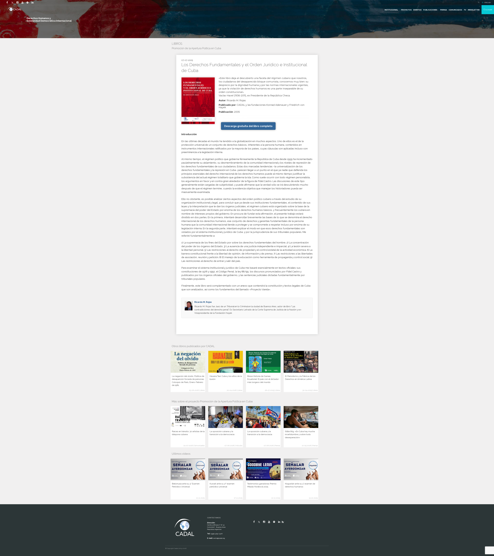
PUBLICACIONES (430, 10)
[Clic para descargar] (198, 100)
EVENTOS (417, 10)
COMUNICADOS (455, 10)
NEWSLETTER (474, 10)
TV (465, 10)
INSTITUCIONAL (391, 10)
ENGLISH (487, 2)
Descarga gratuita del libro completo (248, 126)
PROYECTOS (406, 10)
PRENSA (443, 10)
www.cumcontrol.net (5, 515)
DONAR (488, 10)
